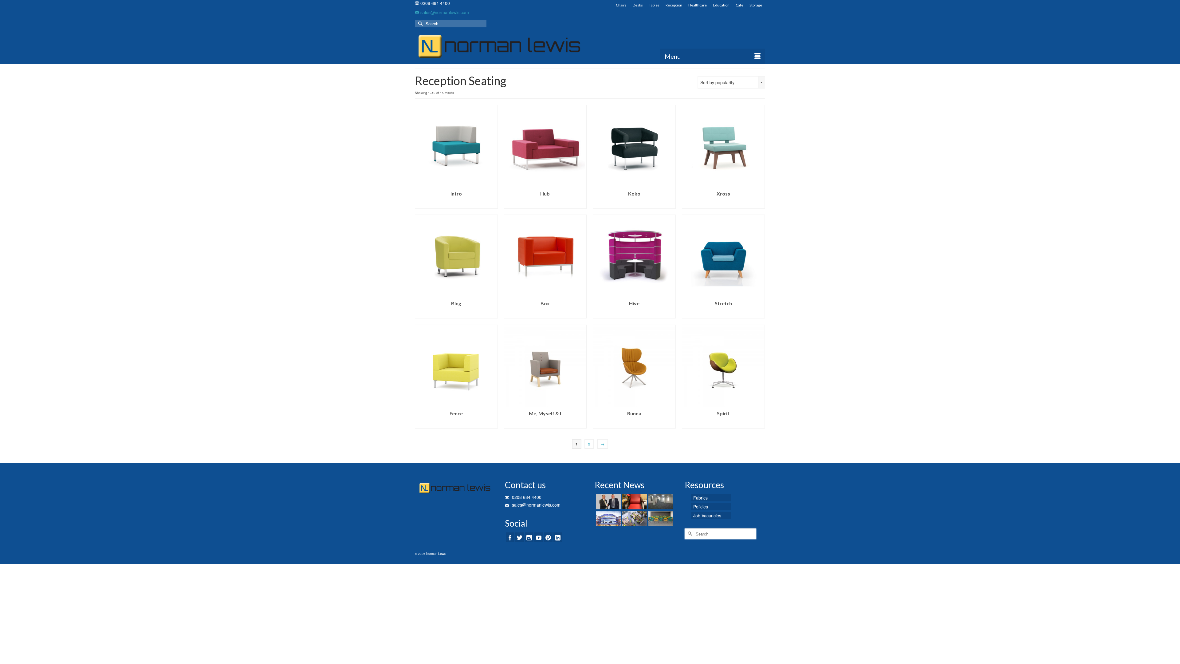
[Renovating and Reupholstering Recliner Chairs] (634, 501)
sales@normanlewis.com (444, 12)
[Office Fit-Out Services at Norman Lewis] (634, 518)
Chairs (621, 5)
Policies (700, 507)
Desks (638, 5)
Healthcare (697, 5)
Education (721, 5)
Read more (456, 204)
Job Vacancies (707, 515)
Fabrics (700, 498)
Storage (755, 5)
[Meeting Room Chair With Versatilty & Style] (660, 518)
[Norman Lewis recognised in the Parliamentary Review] (608, 501)
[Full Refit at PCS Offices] (660, 501)
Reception (674, 5)
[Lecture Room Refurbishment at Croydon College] (608, 518)
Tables (654, 5)
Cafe (739, 5)
